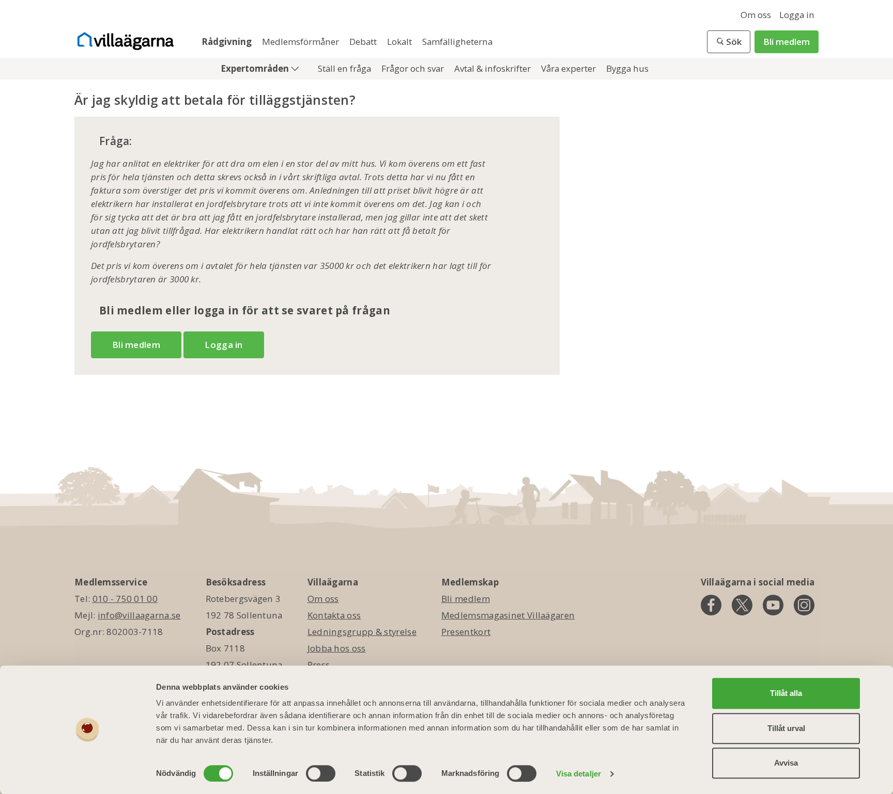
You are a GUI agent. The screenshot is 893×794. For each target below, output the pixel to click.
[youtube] (773, 605)
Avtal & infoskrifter (493, 68)
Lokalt (400, 41)
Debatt (364, 41)
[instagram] (804, 605)
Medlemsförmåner (301, 41)
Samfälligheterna (457, 41)
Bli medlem (786, 41)
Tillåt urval (786, 728)
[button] (728, 41)
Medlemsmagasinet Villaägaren (508, 615)
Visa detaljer (578, 773)
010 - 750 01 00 (125, 599)
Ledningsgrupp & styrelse (362, 632)
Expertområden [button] (256, 68)
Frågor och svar (413, 68)
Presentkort (465, 632)
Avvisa (786, 762)
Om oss (756, 15)
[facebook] (711, 605)
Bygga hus (627, 68)
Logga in (796, 15)
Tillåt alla (786, 693)
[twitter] (742, 605)
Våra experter (569, 68)
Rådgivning (228, 41)
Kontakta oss (334, 615)
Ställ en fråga (345, 68)
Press (318, 665)
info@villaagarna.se (139, 615)
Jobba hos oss (336, 648)
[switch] (320, 773)
